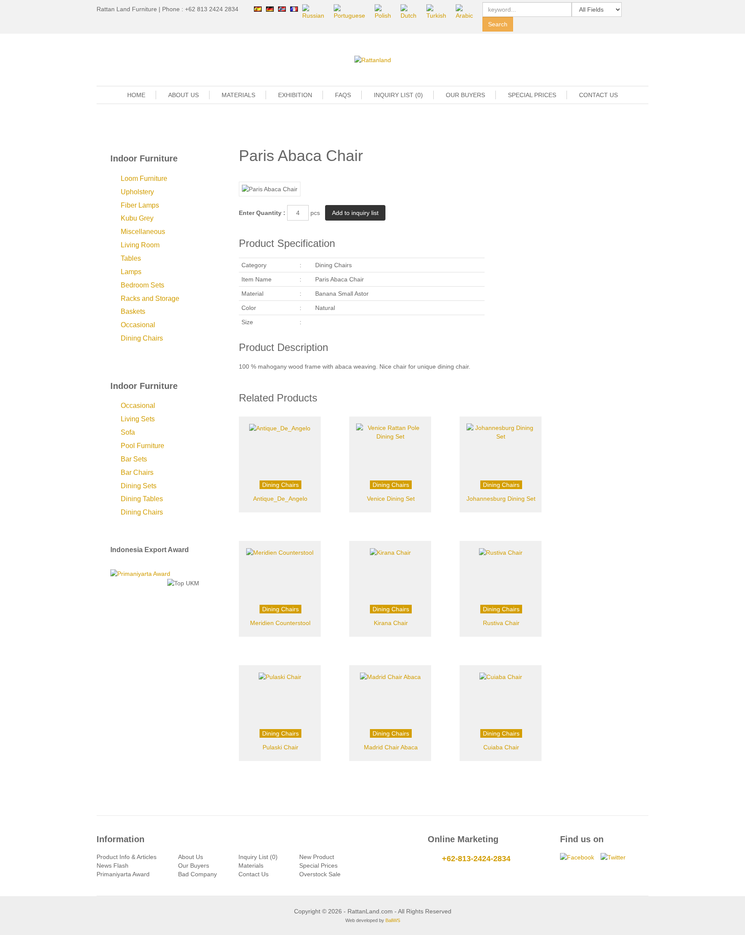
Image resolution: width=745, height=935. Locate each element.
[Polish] (385, 11)
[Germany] (270, 8)
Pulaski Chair (280, 747)
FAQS (343, 95)
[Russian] (315, 11)
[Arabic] (467, 11)
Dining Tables (142, 498)
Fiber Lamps (140, 205)
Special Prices (318, 865)
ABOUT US (183, 95)
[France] (294, 8)
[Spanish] (258, 8)
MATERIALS (238, 95)
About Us (190, 856)
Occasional (138, 325)
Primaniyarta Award (123, 874)
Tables (131, 258)
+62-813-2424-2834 (476, 858)
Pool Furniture (142, 445)
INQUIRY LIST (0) (398, 95)
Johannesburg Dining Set (500, 498)
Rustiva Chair (501, 622)
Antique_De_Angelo (280, 498)
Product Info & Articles (127, 856)
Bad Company (197, 874)
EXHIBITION (295, 95)
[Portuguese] (352, 11)
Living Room (140, 245)
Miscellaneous (143, 231)
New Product (316, 856)
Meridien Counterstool (280, 622)
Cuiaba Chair (501, 747)
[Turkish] (438, 11)
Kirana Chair (391, 622)
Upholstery (137, 192)
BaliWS (392, 920)
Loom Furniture (144, 178)
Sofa (128, 432)
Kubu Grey (137, 218)
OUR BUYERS (465, 95)
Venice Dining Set (391, 498)
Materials (250, 865)
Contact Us (253, 874)
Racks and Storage (150, 298)
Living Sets (138, 419)
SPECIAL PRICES (532, 95)
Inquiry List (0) (258, 856)
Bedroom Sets (142, 285)
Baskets (133, 311)
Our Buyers (193, 865)
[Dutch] (411, 11)
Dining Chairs (142, 338)
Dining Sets (139, 486)
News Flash (112, 865)
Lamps (131, 271)
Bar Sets (134, 459)
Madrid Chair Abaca (391, 747)
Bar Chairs (137, 472)
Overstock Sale (320, 874)
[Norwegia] (282, 8)
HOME (136, 95)
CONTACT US (598, 95)
